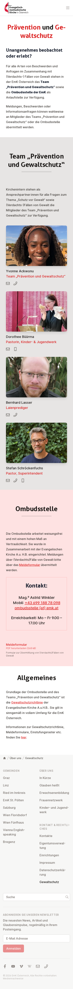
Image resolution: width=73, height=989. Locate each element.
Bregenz (9, 842)
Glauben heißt (49, 785)
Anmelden (13, 948)
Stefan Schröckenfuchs (24, 468)
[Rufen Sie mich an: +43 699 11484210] (23, 480)
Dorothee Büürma (20, 337)
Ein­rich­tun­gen (49, 855)
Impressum (47, 862)
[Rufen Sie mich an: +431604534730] (15, 415)
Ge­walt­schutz (49, 882)
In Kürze (45, 778)
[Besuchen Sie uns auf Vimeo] (21, 966)
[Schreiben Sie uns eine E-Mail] (38, 966)
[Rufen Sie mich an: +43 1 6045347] (15, 480)
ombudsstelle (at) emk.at (36, 608)
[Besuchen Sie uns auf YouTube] (13, 966)
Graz (6, 778)
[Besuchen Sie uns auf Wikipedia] (29, 966)
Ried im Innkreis (14, 793)
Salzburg (9, 807)
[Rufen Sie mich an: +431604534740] (15, 283)
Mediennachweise (13, 978)
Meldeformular (29, 565)
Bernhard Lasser (19, 402)
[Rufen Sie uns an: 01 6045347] (46, 966)
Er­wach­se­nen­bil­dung (54, 793)
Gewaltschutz (34, 758)
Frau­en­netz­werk (51, 800)
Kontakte (45, 836)
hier (23, 737)
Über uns (15, 758)
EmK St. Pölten (13, 800)
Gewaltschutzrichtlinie (27, 702)
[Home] (4, 758)
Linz (6, 785)
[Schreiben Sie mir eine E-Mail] (8, 283)
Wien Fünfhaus (13, 822)
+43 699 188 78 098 (42, 603)
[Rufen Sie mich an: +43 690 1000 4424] (15, 349)
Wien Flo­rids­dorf (15, 815)
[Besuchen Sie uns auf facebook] (5, 966)
